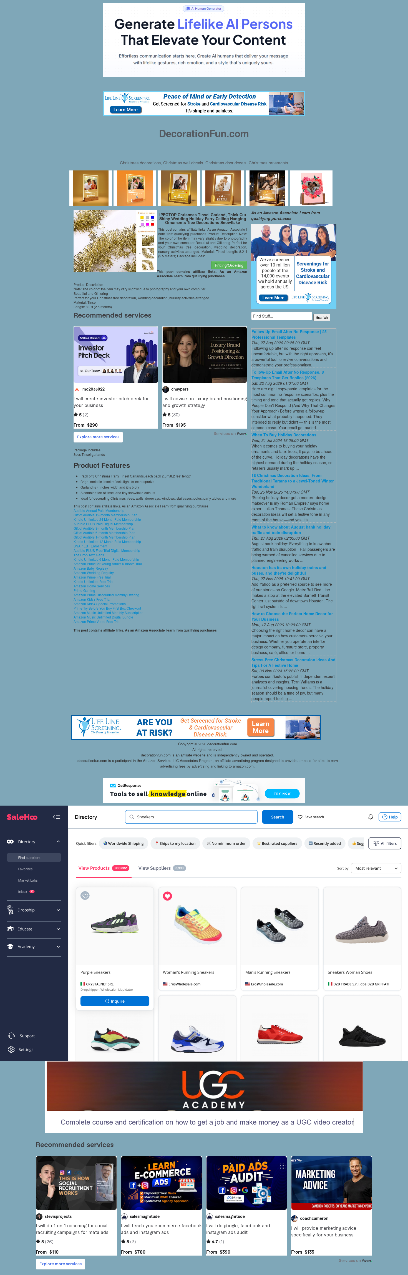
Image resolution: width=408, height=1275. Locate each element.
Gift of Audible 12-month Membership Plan (105, 514)
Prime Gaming (84, 590)
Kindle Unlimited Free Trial (94, 581)
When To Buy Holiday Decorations (283, 434)
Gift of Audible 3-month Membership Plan (104, 528)
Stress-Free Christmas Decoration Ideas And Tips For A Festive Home (293, 662)
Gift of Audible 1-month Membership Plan (104, 537)
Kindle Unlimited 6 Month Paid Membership (106, 559)
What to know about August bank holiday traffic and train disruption (291, 529)
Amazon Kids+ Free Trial (92, 599)
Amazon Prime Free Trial (92, 577)
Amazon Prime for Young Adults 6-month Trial (108, 563)
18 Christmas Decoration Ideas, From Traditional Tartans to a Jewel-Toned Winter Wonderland (292, 480)
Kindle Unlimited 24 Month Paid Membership (107, 519)
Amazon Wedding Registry (94, 572)
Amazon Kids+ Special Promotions (100, 603)
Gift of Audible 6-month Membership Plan (104, 532)
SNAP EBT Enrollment (90, 546)
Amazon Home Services (92, 586)
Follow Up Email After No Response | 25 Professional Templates (289, 334)
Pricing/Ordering (229, 265)
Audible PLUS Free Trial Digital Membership (107, 550)
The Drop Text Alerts (89, 554)
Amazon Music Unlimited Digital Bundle (103, 617)
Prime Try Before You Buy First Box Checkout (107, 608)
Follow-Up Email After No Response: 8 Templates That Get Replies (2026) (287, 374)
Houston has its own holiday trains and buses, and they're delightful (288, 570)
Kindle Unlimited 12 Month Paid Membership (107, 541)
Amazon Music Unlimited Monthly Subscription (108, 612)
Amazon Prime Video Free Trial (97, 621)
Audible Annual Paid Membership (99, 510)
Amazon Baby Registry (91, 568)
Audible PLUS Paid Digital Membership (103, 523)
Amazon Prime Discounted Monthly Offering (106, 594)
